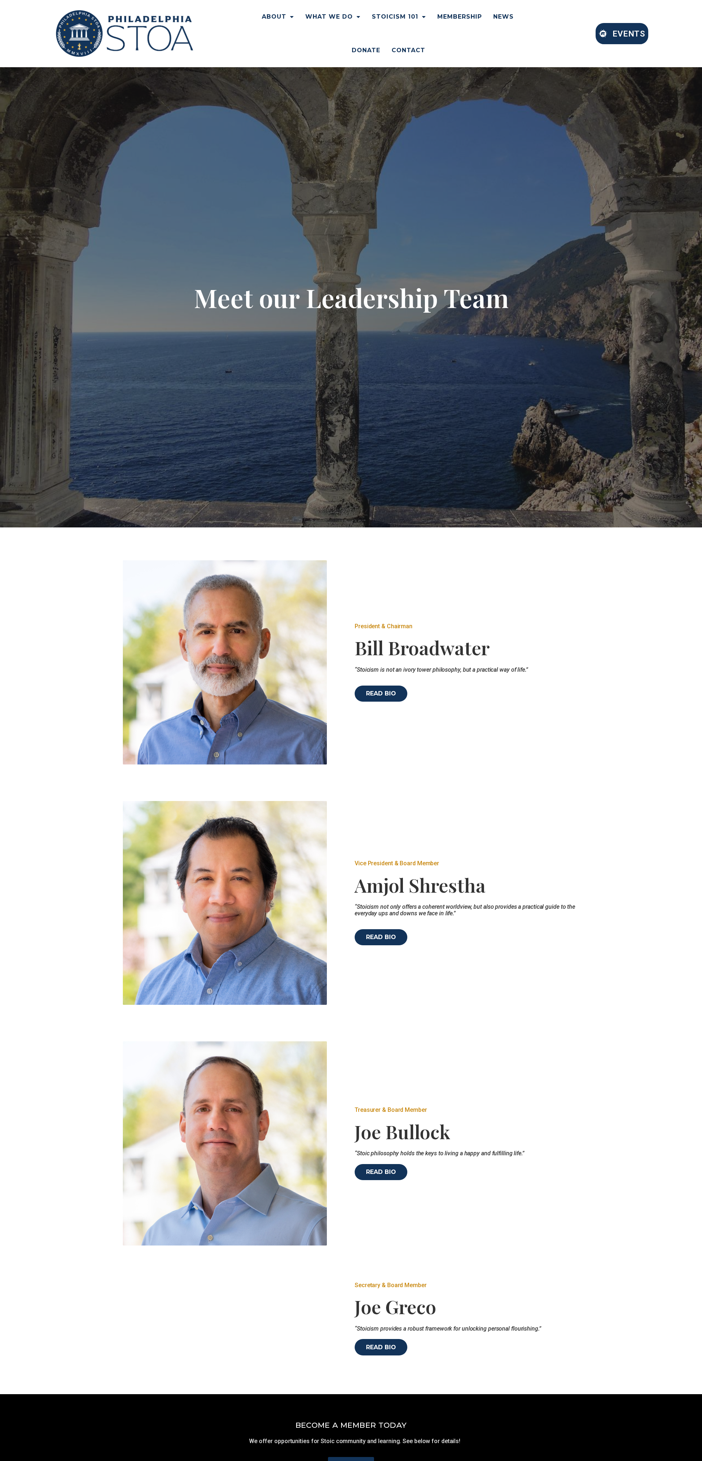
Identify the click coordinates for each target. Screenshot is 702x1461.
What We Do (329, 16)
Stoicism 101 (395, 16)
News (503, 16)
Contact (408, 50)
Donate (366, 50)
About (274, 16)
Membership (459, 16)
